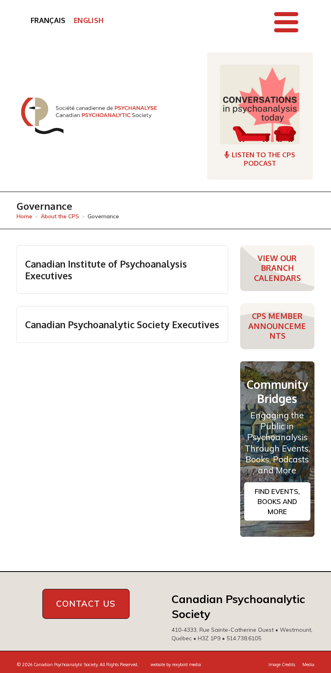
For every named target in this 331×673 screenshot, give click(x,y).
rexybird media (186, 664)
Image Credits (281, 664)
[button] (286, 22)
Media (308, 664)
